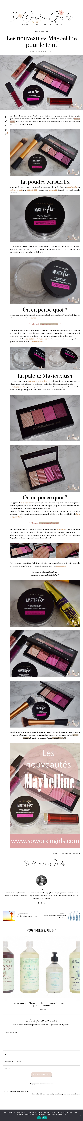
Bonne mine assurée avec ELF (49, 523)
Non (44, 1118)
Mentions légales (15, 1091)
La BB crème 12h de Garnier (49, 324)
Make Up (37, 32)
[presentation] (8, 968)
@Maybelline (56, 738)
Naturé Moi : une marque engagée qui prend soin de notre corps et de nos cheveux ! (41, 1004)
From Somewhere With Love (71, 1094)
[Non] (80, 1115)
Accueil (6, 1091)
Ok (39, 1118)
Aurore (41, 889)
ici (62, 738)
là (65, 738)
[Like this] (5, 134)
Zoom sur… (45, 32)
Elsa (56, 1094)
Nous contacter (25, 1091)
